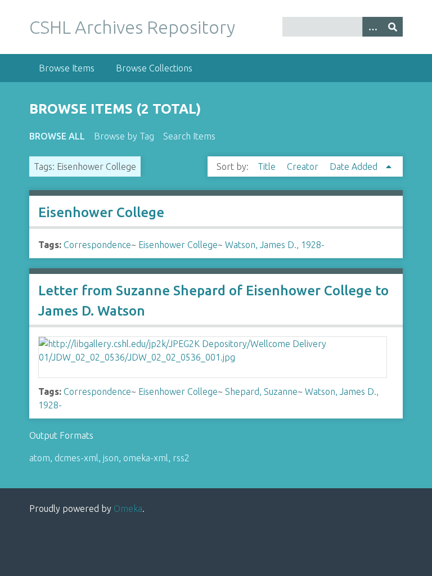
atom (39, 458)
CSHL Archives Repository (132, 27)
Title (268, 166)
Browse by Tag (124, 136)
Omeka (128, 508)
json (111, 458)
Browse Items (66, 68)
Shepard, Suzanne (261, 391)
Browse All (57, 136)
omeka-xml (145, 458)
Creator (304, 166)
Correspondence (97, 245)
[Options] (372, 27)
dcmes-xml (76, 458)
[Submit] (392, 27)
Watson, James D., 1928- (275, 245)
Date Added (355, 166)
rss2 (181, 458)
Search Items (189, 136)
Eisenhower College (101, 212)
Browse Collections (154, 68)
